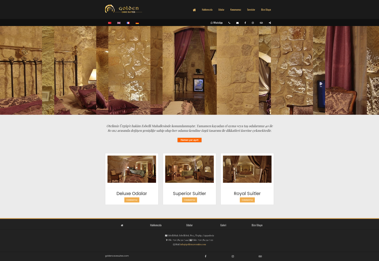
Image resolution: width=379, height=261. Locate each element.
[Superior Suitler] (189, 170)
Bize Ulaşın (266, 9)
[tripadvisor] (261, 22)
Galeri (223, 225)
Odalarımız (131, 199)
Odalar (221, 9)
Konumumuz (235, 9)
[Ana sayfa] (123, 8)
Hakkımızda (207, 9)
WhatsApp (218, 22)
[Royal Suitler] (247, 170)
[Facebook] (245, 22)
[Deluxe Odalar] (131, 170)
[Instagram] (253, 22)
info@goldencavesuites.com (193, 244)
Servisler (251, 9)
